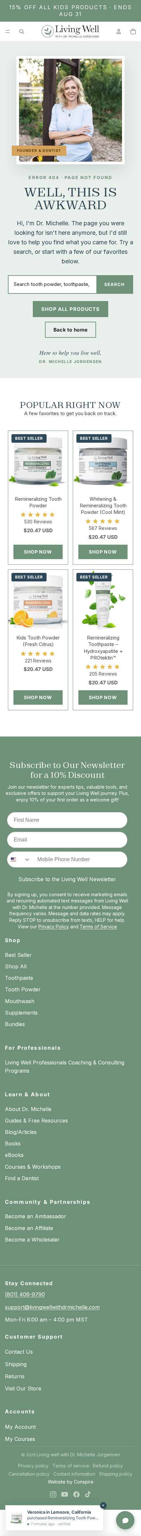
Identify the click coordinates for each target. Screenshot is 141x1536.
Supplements (21, 1012)
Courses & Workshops (33, 1166)
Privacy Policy (53, 926)
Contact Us (19, 1351)
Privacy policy (33, 1465)
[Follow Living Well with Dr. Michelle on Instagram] (53, 1494)
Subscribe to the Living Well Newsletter (67, 879)
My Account (20, 1427)
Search (114, 284)
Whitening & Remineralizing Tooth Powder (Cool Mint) (103, 505)
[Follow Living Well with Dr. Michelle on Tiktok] (88, 1494)
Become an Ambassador (35, 1216)
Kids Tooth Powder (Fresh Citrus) (38, 641)
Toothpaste (19, 978)
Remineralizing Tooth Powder (38, 502)
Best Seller (18, 955)
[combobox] (19, 859)
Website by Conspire (70, 1482)
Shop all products (70, 309)
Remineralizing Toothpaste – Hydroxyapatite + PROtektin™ (103, 648)
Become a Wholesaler (32, 1239)
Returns (15, 1376)
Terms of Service (98, 926)
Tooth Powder (23, 989)
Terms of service (70, 1465)
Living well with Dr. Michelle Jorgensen (78, 1454)
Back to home (70, 330)
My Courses (20, 1439)
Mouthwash (19, 1001)
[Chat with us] (125, 1520)
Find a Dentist (22, 1178)
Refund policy (108, 1465)
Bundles (15, 1024)
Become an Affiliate (29, 1228)
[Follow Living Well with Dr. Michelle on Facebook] (76, 1494)
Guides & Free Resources (36, 1120)
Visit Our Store (23, 1388)
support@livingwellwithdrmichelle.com (52, 1307)
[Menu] (7, 31)
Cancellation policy (29, 1474)
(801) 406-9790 (25, 1294)
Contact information (74, 1474)
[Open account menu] (118, 31)
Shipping (16, 1364)
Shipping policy (115, 1474)
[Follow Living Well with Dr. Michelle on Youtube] (65, 1494)
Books (13, 1143)
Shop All (16, 966)
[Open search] (21, 31)
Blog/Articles (21, 1132)
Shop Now (38, 552)
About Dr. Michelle (28, 1109)
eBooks (14, 1155)
